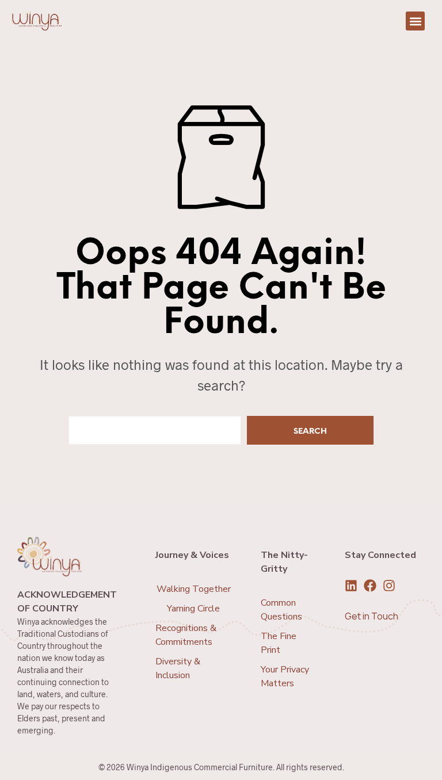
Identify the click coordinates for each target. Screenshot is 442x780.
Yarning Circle (193, 608)
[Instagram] (389, 585)
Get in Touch (371, 616)
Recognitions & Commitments (185, 635)
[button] (415, 21)
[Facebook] (370, 585)
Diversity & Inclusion (177, 668)
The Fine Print (278, 643)
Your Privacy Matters (285, 676)
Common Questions (281, 610)
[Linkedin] (351, 585)
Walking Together (194, 589)
